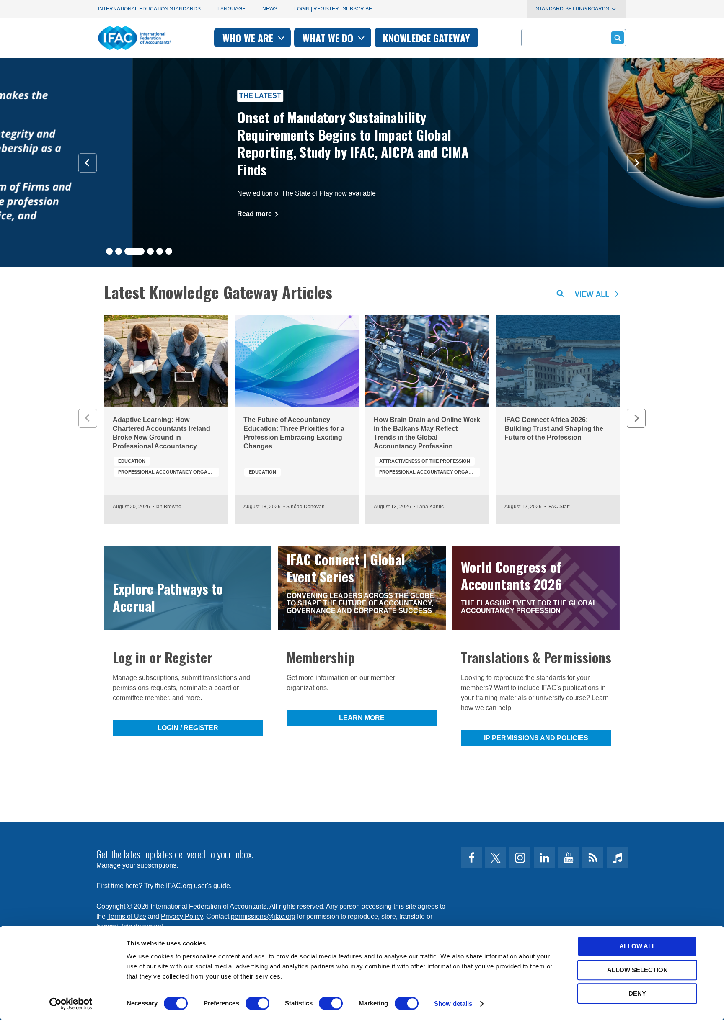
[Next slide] (636, 162)
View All (593, 293)
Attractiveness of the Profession (424, 461)
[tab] (109, 251)
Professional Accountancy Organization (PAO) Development (168, 471)
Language (231, 9)
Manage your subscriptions (136, 865)
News (269, 9)
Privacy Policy (182, 916)
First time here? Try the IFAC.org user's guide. (164, 885)
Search (560, 293)
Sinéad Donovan (305, 507)
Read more (123, 213)
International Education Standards (149, 9)
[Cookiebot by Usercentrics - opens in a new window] (71, 1003)
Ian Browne (168, 507)
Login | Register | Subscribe (333, 9)
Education (131, 461)
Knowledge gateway (426, 37)
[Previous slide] (87, 162)
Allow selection (637, 970)
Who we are (249, 37)
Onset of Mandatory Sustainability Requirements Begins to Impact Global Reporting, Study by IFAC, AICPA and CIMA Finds (220, 143)
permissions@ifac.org (263, 916)
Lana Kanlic (430, 507)
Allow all (637, 946)
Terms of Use (126, 916)
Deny (637, 993)
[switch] (257, 1003)
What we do (329, 37)
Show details (453, 1003)
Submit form (617, 37)
